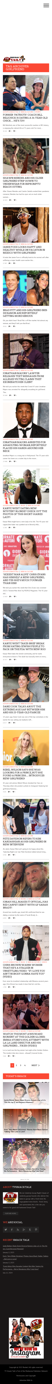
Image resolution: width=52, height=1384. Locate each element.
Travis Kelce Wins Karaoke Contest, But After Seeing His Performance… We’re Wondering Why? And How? (23, 1267)
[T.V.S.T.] (14, 59)
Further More (10, 1213)
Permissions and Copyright (26, 1376)
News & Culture (27, 112)
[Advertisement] (26, 27)
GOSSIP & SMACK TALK (11, 112)
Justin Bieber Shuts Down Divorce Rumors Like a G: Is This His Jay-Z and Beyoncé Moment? (25, 1247)
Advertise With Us (26, 1380)
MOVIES (23, 899)
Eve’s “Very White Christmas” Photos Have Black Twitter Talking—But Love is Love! (25, 1257)
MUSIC (23, 505)
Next (34, 1065)
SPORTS (38, 112)
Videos (44, 962)
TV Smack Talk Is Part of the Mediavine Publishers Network (26, 1371)
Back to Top (25, 1179)
